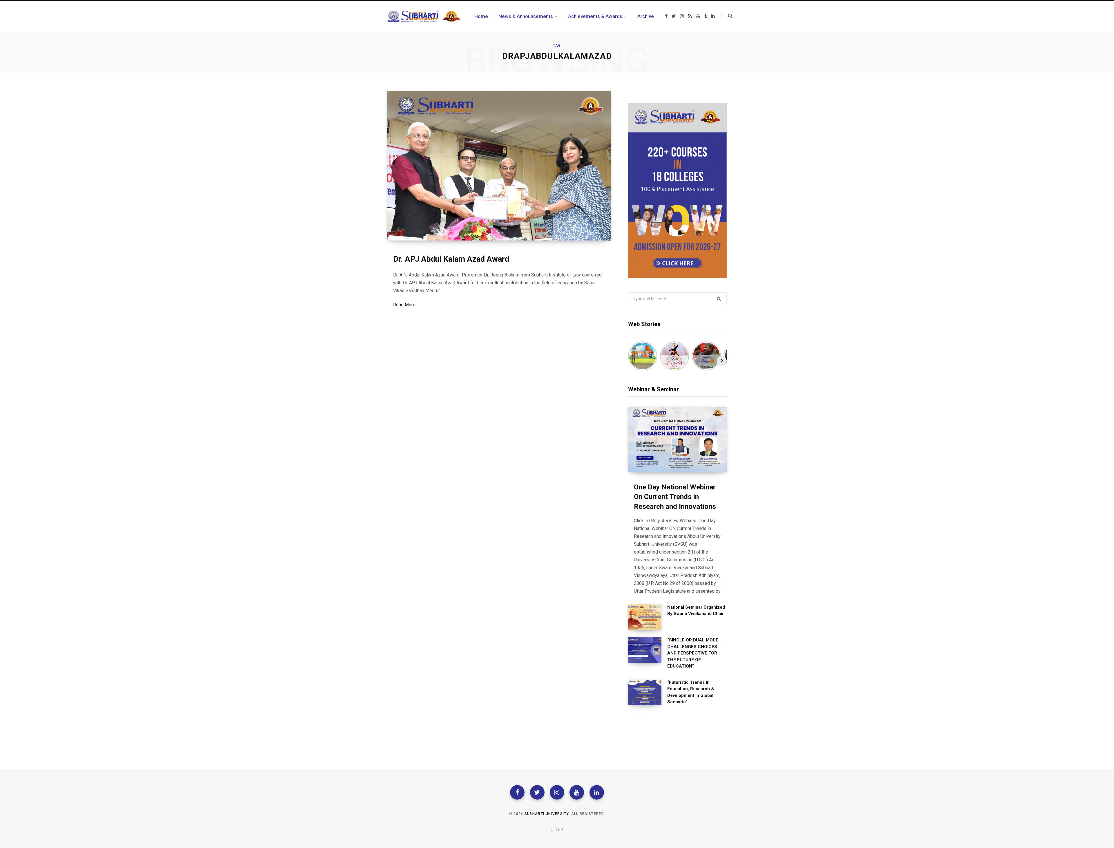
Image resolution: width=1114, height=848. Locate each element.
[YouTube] (576, 792)
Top (558, 830)
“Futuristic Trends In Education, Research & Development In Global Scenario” (690, 692)
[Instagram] (557, 792)
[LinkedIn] (596, 792)
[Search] (727, 16)
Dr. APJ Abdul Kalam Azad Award (451, 259)
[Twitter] (537, 792)
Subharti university (547, 814)
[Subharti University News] (423, 16)
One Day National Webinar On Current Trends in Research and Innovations (675, 497)
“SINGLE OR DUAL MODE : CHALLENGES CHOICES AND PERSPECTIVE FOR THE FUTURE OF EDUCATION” (694, 653)
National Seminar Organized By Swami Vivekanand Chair (696, 610)
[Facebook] (517, 792)
